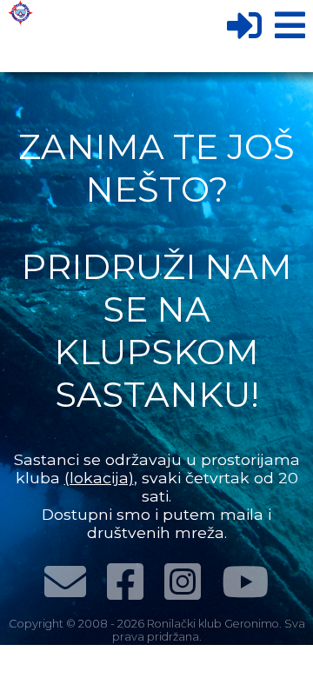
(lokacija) (99, 478)
